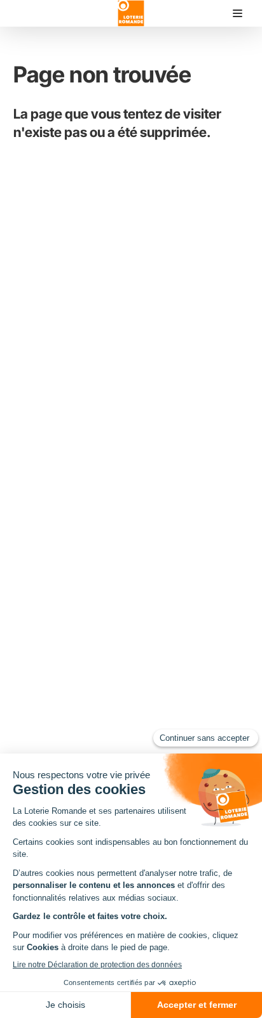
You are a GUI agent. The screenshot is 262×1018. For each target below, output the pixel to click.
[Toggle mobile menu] (237, 13)
